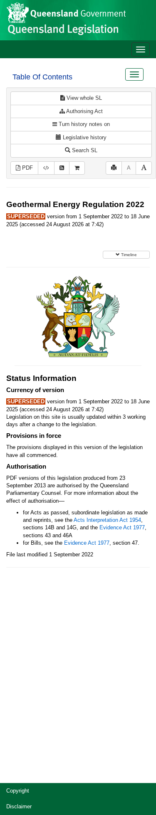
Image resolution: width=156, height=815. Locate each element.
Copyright (17, 791)
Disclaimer (19, 806)
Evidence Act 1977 (122, 527)
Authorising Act (84, 111)
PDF (26, 168)
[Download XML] (46, 168)
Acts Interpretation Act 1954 (107, 520)
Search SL (83, 150)
